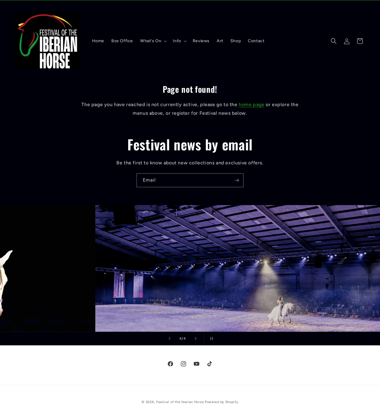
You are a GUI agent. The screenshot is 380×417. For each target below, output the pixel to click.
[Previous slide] (169, 338)
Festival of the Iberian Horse (180, 402)
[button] (153, 41)
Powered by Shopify (221, 402)
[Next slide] (195, 338)
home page (251, 104)
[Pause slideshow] (210, 338)
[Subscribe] (236, 180)
